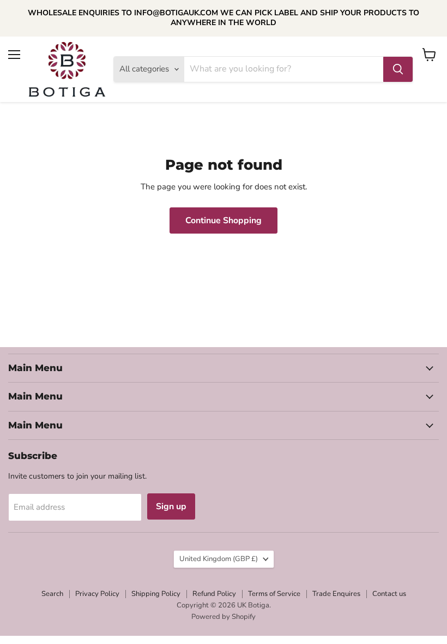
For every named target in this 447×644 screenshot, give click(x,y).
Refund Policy (214, 594)
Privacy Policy (97, 594)
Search (52, 594)
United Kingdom (218, 559)
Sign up (171, 506)
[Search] (398, 69)
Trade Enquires (336, 594)
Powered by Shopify (223, 617)
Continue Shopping (223, 220)
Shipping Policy (155, 594)
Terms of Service (274, 594)
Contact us (389, 594)
